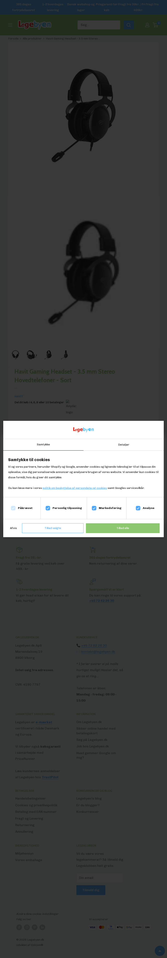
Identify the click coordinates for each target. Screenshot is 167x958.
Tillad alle (122, 528)
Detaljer (123, 444)
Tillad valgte (53, 528)
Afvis (13, 528)
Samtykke (43, 444)
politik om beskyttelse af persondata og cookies (75, 488)
